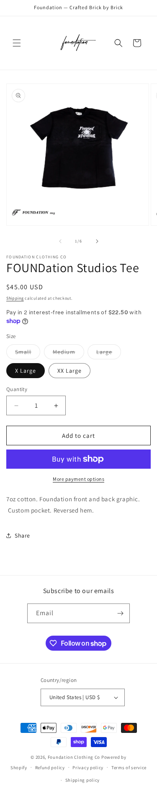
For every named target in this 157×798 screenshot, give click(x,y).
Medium (68, 353)
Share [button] (22, 535)
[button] (17, 43)
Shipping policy (82, 780)
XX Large (69, 370)
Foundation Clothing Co (74, 757)
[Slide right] (97, 241)
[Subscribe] (120, 613)
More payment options (78, 479)
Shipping (15, 298)
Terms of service (129, 767)
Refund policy (50, 767)
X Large (25, 370)
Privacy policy (87, 767)
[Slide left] (60, 241)
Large (108, 353)
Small (27, 353)
